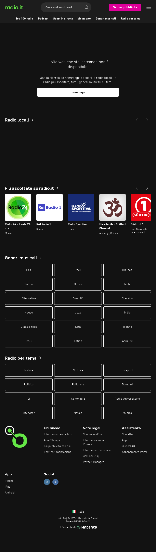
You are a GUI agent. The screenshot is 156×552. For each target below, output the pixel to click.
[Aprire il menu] (148, 7)
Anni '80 (78, 298)
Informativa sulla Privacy (93, 442)
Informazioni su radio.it (58, 434)
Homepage (78, 92)
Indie (127, 312)
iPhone (9, 480)
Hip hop (127, 270)
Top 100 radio (24, 18)
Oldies (78, 284)
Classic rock (29, 326)
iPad (7, 486)
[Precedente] (137, 187)
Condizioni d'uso (93, 434)
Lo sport (127, 370)
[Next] (147, 119)
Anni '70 (127, 341)
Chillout (29, 284)
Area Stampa (52, 440)
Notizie (28, 370)
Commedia (78, 398)
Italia (80, 511)
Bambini (127, 384)
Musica (127, 413)
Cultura (78, 370)
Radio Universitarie (127, 398)
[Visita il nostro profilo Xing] (55, 482)
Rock (78, 270)
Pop (28, 270)
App (124, 440)
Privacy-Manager (93, 462)
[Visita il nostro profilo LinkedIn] (47, 482)
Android (10, 492)
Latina (78, 341)
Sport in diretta (63, 18)
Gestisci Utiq (91, 456)
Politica (29, 384)
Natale (78, 413)
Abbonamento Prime (134, 452)
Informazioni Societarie (97, 450)
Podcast (43, 18)
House (29, 312)
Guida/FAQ (128, 446)
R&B (29, 341)
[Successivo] (147, 187)
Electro (127, 284)
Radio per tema (130, 18)
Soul (78, 326)
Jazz (78, 312)
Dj (28, 398)
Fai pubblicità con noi (57, 446)
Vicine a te (84, 18)
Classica (127, 298)
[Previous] (137, 119)
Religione (78, 384)
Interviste (29, 413)
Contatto (127, 434)
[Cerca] (86, 7)
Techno (127, 326)
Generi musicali (106, 18)
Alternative (29, 298)
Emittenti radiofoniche (57, 452)
